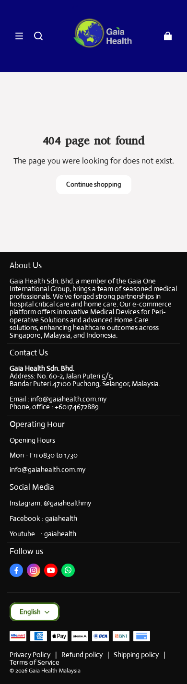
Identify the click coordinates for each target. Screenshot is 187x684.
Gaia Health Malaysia (55, 670)
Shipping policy (136, 654)
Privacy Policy (30, 654)
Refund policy (82, 654)
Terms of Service (34, 662)
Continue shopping (93, 184)
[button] (19, 36)
